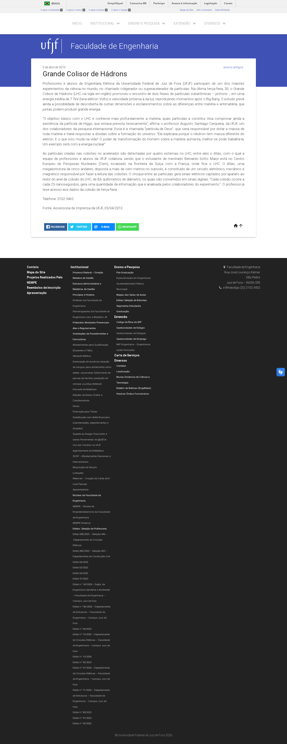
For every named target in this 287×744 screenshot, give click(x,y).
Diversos (212, 23)
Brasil (51, 3)
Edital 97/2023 (80, 578)
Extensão (182, 23)
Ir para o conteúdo (51, 10)
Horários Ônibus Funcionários (132, 393)
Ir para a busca (98, 10)
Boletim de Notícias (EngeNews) (133, 388)
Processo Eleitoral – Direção (88, 272)
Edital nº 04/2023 (82, 629)
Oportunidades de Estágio (130, 328)
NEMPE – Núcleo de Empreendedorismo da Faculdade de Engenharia (91, 512)
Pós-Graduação (124, 272)
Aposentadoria (80, 489)
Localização (123, 371)
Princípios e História (83, 295)
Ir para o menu (75, 10)
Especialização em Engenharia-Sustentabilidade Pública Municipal (133, 284)
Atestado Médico (82, 356)
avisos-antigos (233, 67)
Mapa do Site (186, 10)
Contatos (121, 366)
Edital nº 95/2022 (82, 723)
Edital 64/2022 (80, 573)
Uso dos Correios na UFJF (87, 445)
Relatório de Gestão (83, 278)
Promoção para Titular (85, 411)
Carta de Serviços (127, 355)
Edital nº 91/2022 (82, 718)
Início (77, 23)
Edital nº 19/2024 (82, 656)
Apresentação (37, 293)
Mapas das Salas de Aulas (131, 295)
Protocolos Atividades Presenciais (91, 322)
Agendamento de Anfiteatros (88, 450)
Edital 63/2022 (80, 567)
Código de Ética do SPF (129, 322)
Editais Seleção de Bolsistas (131, 300)
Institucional (102, 23)
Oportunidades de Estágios (131, 333)
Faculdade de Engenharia (114, 46)
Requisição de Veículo (85, 467)
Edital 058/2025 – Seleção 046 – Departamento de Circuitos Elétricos (90, 540)
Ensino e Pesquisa (144, 23)
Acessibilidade (222, 10)
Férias (76, 406)
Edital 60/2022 (80, 562)
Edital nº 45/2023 (82, 662)
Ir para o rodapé (120, 10)
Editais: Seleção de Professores (90, 528)
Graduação (122, 311)
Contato (33, 267)
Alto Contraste (204, 10)
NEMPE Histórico (82, 523)
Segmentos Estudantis (128, 306)
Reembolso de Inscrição (44, 287)
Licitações (78, 473)
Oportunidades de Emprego (131, 339)
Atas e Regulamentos (84, 328)
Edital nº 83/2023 (82, 712)
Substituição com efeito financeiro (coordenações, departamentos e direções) (91, 423)
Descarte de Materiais (85, 389)
